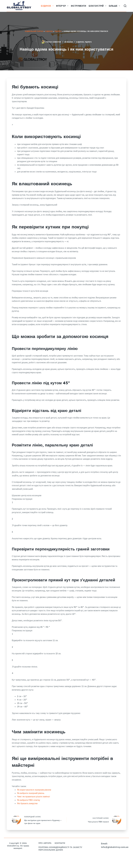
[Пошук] (125, 6)
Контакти (60, 843)
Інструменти (78, 6)
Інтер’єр (61, 6)
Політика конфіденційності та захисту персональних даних (60, 848)
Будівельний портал (34, 31)
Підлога (58, 31)
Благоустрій (96, 6)
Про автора (44, 843)
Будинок (46, 6)
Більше (113, 6)
